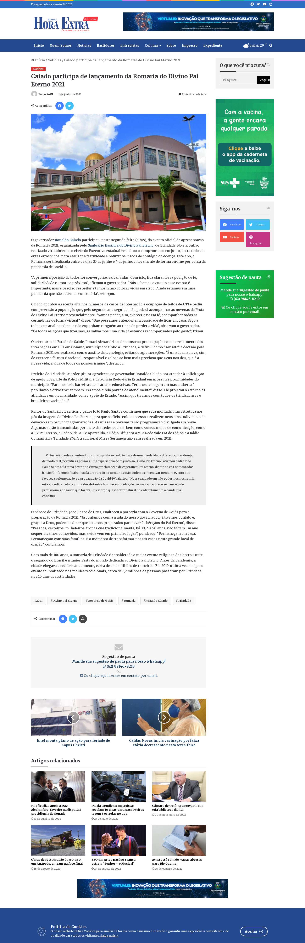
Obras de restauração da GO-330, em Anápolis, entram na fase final (57, 861)
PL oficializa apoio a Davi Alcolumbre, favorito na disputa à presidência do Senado (56, 809)
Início (39, 45)
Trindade (184, 601)
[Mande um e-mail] (51, 94)
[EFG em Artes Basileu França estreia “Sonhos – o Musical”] (119, 840)
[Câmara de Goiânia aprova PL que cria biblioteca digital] (179, 786)
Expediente (212, 45)
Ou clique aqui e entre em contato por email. (120, 675)
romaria (129, 601)
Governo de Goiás (100, 601)
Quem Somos (61, 45)
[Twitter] (69, 106)
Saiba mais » (109, 935)
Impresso (190, 45)
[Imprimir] (83, 619)
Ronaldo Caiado (67, 240)
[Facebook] (59, 106)
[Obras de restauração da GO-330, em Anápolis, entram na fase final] (58, 840)
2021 (39, 601)
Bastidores (106, 45)
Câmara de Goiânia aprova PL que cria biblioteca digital (177, 808)
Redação (44, 94)
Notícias (84, 45)
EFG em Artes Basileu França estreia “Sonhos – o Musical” (113, 861)
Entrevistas (129, 45)
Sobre (171, 45)
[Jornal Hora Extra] (65, 24)
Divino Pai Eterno (65, 601)
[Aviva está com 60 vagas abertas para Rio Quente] (179, 840)
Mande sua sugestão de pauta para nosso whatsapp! (119, 664)
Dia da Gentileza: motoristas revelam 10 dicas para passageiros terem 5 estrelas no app (118, 809)
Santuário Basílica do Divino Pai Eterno (121, 245)
